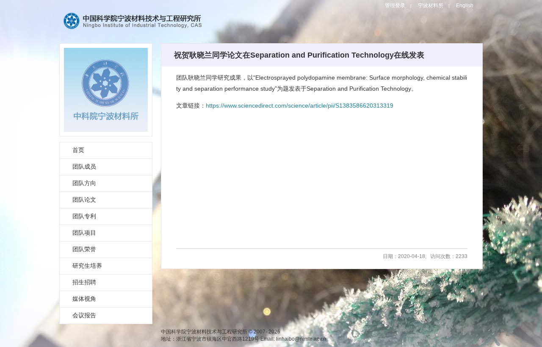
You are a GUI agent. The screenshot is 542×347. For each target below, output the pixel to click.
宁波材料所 (430, 5)
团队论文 (84, 199)
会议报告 (84, 315)
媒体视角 (84, 298)
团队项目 (84, 232)
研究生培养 (87, 265)
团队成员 (84, 166)
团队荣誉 (84, 249)
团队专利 (84, 216)
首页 (78, 150)
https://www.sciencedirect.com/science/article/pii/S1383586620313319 (299, 105)
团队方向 (84, 183)
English (464, 5)
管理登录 (395, 5)
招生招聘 (84, 282)
